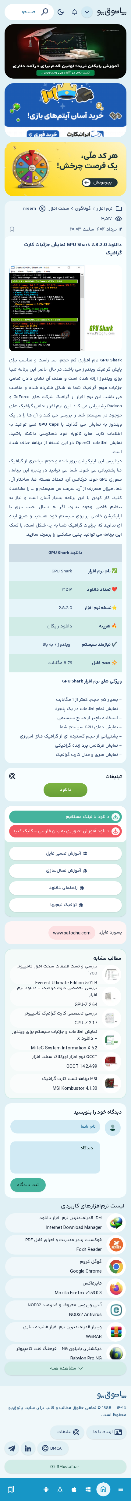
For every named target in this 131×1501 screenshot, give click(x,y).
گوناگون (83, 208)
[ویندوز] (88, 1489)
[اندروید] (46, 1489)
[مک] (74, 1489)
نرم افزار (104, 208)
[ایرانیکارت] (65, 110)
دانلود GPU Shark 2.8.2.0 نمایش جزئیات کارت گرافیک (73, 249)
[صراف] (65, 169)
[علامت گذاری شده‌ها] (11, 1489)
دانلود (66, 789)
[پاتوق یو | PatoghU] (111, 12)
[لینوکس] (60, 1489)
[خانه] (103, 1489)
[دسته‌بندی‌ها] (87, 12)
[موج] (65, 51)
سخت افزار (59, 208)
